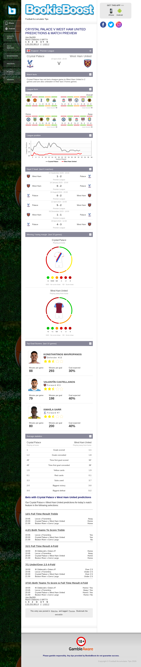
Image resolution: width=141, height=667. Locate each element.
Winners (10, 79)
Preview (72, 611)
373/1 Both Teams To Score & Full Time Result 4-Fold (56, 583)
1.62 (45, 44)
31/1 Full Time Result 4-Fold (41, 546)
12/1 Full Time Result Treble (41, 514)
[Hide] (90, 74)
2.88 (34, 44)
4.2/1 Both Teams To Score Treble (45, 530)
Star (90, 51)
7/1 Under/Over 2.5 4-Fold (40, 564)
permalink (59, 614)
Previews (11, 64)
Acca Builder (10, 47)
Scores (10, 71)
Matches (54, 611)
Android (12, 29)
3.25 (30, 44)
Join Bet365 (30, 37)
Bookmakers (12, 56)
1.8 (37, 44)
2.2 (48, 44)
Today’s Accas (10, 37)
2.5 (26, 44)
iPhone (11, 23)
